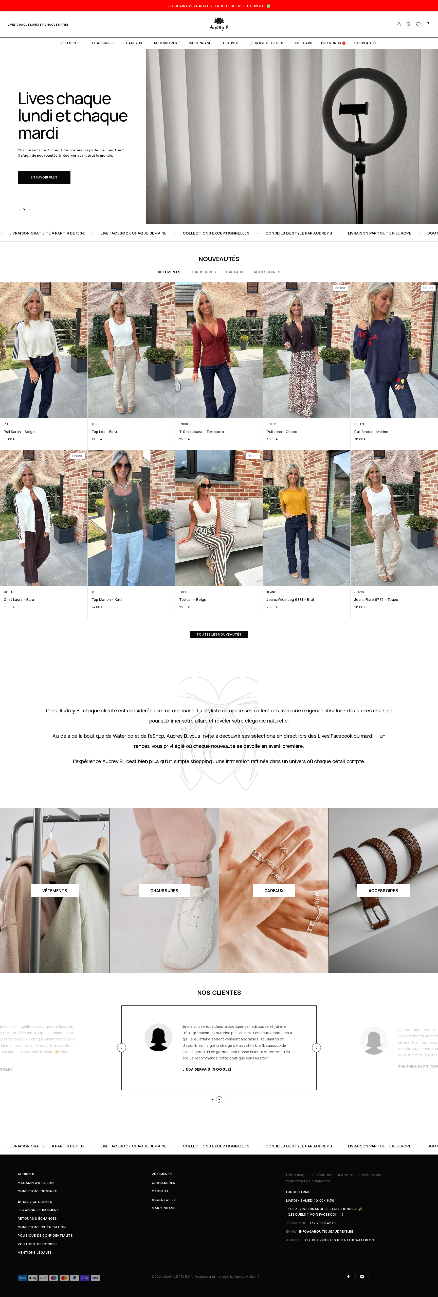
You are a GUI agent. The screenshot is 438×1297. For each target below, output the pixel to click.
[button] (19, 209)
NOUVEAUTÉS (365, 43)
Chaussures (103, 43)
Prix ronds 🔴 (333, 43)
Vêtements (71, 43)
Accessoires (165, 43)
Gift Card (304, 43)
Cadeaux (134, 43)
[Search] (408, 24)
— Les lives (229, 43)
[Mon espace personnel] (399, 24)
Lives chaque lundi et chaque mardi (38, 24)
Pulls (8, 424)
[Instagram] (362, 1276)
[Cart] (428, 25)
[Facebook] (348, 1276)
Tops (96, 424)
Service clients (269, 43)
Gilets (9, 592)
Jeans (271, 592)
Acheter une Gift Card (52, 169)
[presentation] (121, 1047)
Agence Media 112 (246, 1276)
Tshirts (185, 424)
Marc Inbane (200, 43)
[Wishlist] (418, 25)
